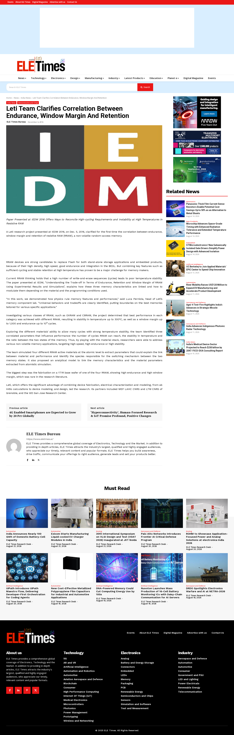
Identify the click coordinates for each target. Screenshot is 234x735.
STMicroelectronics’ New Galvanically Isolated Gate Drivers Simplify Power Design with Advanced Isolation (206, 248)
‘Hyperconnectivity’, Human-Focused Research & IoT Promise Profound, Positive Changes (124, 414)
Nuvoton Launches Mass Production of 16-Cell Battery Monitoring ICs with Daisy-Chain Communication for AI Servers (161, 593)
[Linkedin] (33, 459)
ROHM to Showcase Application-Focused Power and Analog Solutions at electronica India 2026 (207, 538)
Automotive (190, 282)
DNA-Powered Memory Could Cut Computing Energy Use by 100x (115, 591)
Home (9, 98)
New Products (192, 221)
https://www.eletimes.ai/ (39, 439)
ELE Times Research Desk (18, 544)
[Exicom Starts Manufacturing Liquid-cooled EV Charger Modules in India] (72, 513)
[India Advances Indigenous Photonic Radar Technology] (175, 328)
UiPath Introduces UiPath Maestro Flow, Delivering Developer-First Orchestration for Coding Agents (25, 593)
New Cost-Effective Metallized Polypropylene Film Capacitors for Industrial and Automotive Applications (71, 593)
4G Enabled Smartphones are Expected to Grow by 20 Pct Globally (42, 414)
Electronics (190, 201)
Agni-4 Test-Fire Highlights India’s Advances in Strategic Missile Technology (204, 307)
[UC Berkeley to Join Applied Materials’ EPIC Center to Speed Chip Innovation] (175, 268)
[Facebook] (27, 459)
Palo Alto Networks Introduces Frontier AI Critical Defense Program (161, 536)
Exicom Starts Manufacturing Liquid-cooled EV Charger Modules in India (70, 536)
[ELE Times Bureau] (13, 446)
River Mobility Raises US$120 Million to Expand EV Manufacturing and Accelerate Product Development (206, 288)
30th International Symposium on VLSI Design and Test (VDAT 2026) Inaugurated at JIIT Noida (116, 536)
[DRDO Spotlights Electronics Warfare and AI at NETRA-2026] (207, 567)
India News (26, 98)
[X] (38, 459)
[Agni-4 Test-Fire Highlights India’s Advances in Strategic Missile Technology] (175, 308)
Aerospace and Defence (196, 302)
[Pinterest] (26, 690)
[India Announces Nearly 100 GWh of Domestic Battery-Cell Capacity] (27, 513)
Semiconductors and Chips (28, 103)
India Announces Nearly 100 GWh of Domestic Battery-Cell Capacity (25, 536)
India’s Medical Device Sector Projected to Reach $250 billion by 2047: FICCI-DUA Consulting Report (204, 347)
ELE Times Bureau (16, 122)
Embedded (190, 243)
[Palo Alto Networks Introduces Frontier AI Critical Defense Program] (162, 513)
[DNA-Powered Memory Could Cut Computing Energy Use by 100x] (117, 567)
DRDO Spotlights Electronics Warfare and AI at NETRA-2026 (205, 590)
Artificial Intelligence (194, 264)
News (16, 98)
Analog (99, 531)
